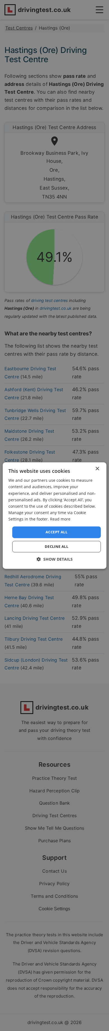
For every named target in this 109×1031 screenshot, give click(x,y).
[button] (55, 559)
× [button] (97, 469)
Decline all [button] (56, 546)
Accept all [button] (56, 531)
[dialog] (54, 515)
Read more (60, 519)
